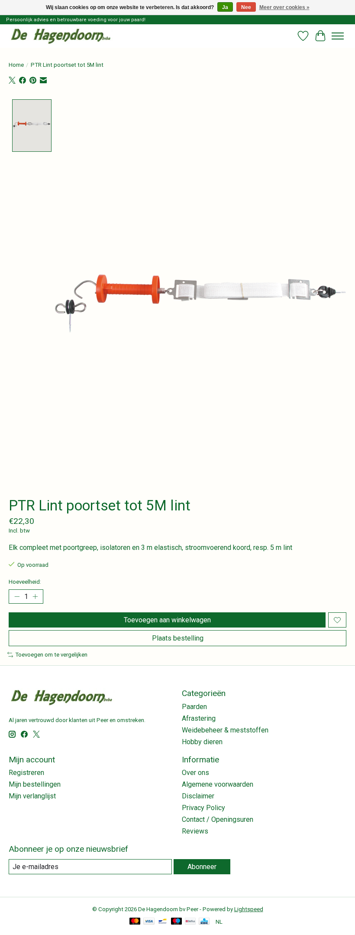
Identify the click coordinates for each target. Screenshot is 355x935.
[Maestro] (176, 922)
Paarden (194, 707)
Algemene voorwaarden (217, 784)
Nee (246, 7)
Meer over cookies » (284, 7)
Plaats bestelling (177, 638)
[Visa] (149, 922)
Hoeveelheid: (25, 582)
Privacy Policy (203, 808)
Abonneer (201, 867)
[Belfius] (190, 922)
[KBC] (204, 922)
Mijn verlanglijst (32, 796)
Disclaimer (198, 796)
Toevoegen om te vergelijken (51, 654)
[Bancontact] (162, 922)
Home (16, 65)
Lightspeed (248, 909)
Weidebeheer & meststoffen (225, 730)
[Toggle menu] (337, 36)
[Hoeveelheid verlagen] (17, 596)
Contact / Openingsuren (217, 819)
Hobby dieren (202, 742)
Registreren (26, 772)
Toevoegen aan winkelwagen (167, 620)
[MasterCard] (135, 922)
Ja (225, 7)
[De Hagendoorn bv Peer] (61, 36)
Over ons (195, 772)
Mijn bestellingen (35, 784)
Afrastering (199, 718)
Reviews (195, 831)
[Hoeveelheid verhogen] (35, 596)
